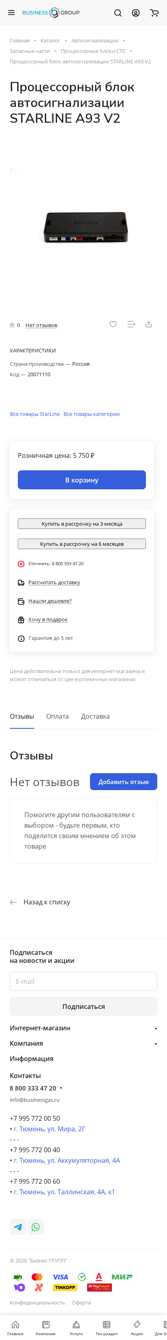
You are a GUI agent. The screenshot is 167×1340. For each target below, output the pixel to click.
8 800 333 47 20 (33, 1088)
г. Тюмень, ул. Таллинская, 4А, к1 (64, 1191)
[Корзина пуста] (154, 12)
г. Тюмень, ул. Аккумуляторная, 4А (67, 1160)
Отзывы (22, 716)
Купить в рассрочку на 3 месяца (82, 523)
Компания (26, 1043)
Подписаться (83, 1006)
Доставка (95, 716)
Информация (32, 1058)
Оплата (57, 716)
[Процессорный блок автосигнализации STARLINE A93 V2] (83, 216)
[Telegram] (18, 1227)
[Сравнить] (131, 324)
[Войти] (135, 12)
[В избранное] (113, 324)
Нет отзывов (41, 325)
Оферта (81, 1302)
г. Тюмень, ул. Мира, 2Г (49, 1128)
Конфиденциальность (37, 1302)
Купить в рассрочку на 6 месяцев (82, 543)
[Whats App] (36, 1227)
